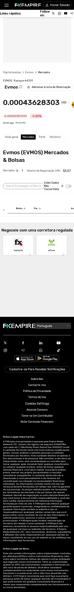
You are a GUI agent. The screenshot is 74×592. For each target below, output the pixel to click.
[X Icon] (10, 343)
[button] (6, 5)
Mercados (28, 137)
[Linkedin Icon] (46, 343)
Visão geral (11, 137)
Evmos (29, 72)
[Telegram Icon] (28, 350)
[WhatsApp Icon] (46, 350)
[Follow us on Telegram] (71, 13)
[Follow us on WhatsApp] (59, 13)
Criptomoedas (12, 72)
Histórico (55, 137)
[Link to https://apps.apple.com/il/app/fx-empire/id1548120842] (25, 359)
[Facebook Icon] (28, 343)
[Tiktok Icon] (63, 350)
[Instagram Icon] (10, 350)
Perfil (42, 137)
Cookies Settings (37, 403)
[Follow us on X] (53, 13)
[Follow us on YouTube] (65, 13)
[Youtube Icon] (63, 343)
